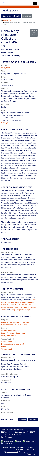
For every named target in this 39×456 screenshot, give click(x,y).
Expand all (22, 419)
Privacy (12, 447)
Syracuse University (11, 452)
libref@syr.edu (6, 437)
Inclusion (30, 447)
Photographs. (6, 346)
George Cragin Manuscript (20, 310)
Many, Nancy (6, 68)
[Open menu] (34, 3)
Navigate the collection (34, 33)
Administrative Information (19, 354)
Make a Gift (30, 449)
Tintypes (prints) (7, 349)
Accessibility (21, 447)
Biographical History (15, 130)
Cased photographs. (8, 341)
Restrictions (10, 249)
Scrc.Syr (4, 123)
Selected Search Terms (17, 317)
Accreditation (20, 449)
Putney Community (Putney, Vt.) (13, 333)
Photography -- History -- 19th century (15, 322)
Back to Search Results (11, 16)
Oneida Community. (8, 331)
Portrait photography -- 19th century (14, 325)
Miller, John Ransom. (9, 336)
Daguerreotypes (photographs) (12, 344)
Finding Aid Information (16, 389)
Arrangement (11, 239)
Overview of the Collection (19, 62)
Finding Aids (7, 20)
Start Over (27, 16)
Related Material (13, 289)
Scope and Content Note (17, 187)
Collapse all (33, 419)
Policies (5, 447)
